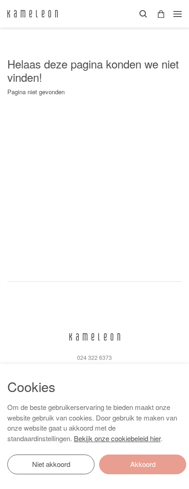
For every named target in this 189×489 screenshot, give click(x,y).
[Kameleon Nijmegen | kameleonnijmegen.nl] (32, 14)
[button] (157, 14)
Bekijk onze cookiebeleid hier (117, 438)
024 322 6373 (94, 357)
